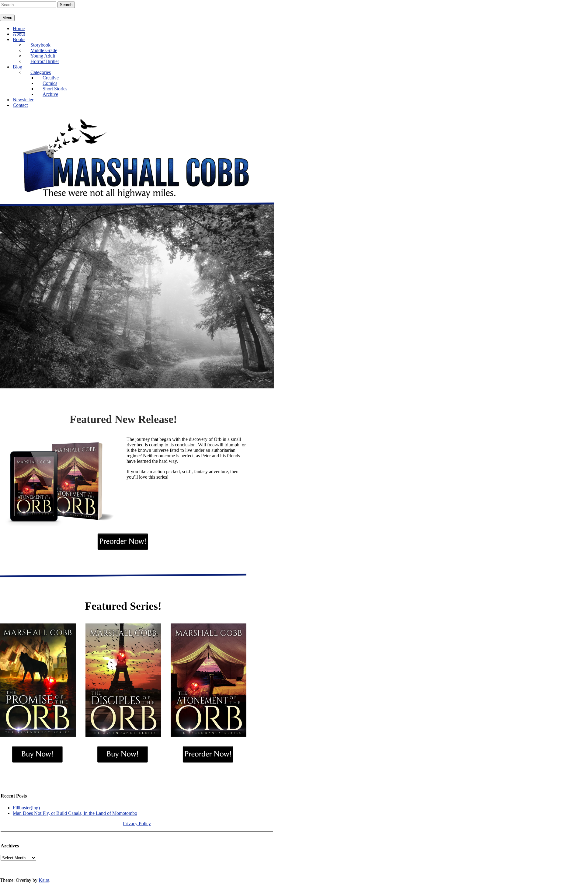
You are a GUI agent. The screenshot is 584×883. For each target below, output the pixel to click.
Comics (50, 83)
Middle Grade (43, 50)
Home (19, 28)
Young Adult (42, 55)
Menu (7, 18)
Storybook (40, 44)
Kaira (44, 880)
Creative (51, 77)
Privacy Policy (137, 823)
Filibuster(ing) (26, 807)
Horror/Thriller (44, 61)
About (19, 34)
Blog (17, 66)
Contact (20, 105)
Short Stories (55, 88)
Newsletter (23, 99)
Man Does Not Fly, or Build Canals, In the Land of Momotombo (75, 813)
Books (19, 39)
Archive (50, 94)
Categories (40, 72)
